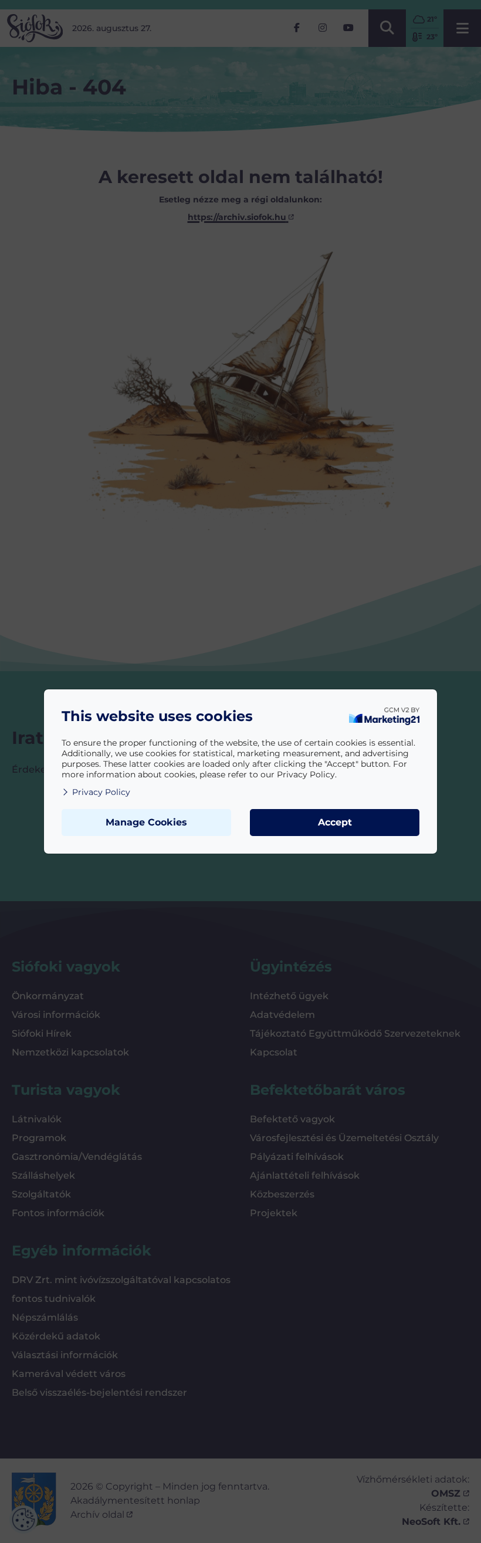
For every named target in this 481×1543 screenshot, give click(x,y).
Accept (335, 822)
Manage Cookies (146, 822)
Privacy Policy (101, 792)
